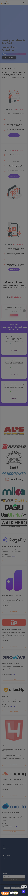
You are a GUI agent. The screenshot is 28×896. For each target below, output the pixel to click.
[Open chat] (23, 891)
